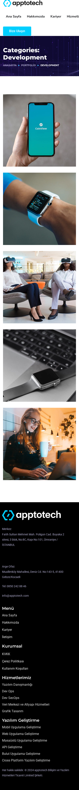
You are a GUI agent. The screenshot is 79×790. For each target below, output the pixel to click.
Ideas (35, 236)
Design (14, 393)
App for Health (25, 309)
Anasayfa (10, 65)
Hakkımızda (36, 16)
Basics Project (24, 387)
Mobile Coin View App (32, 152)
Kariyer (55, 16)
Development (18, 158)
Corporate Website (29, 465)
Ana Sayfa (13, 16)
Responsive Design (29, 230)
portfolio (28, 65)
